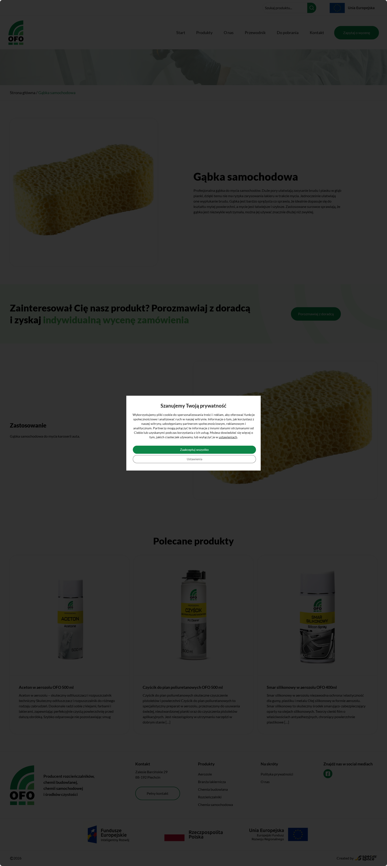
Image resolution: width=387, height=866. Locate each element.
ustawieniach (228, 437)
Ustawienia (194, 459)
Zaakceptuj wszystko (194, 449)
